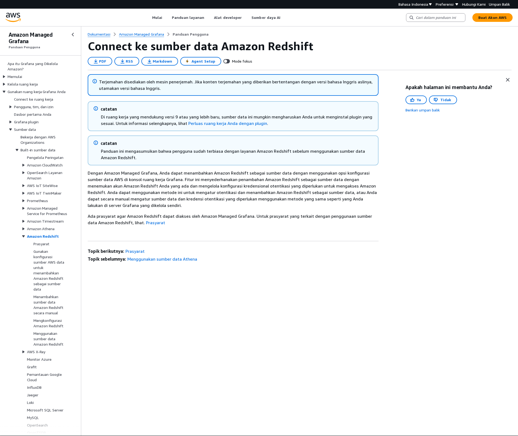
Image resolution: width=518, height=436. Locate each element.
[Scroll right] (284, 17)
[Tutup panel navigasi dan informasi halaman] (508, 80)
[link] (191, 34)
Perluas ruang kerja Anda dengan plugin (227, 123)
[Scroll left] (148, 17)
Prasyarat (155, 222)
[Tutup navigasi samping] (73, 34)
